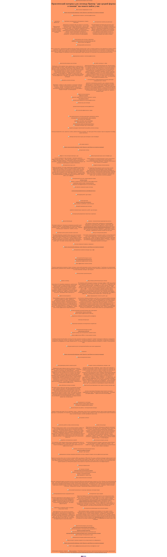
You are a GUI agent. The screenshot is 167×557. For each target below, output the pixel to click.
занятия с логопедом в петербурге (83, 202)
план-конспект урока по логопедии (83, 311)
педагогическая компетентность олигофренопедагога (83, 190)
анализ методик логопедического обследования (83, 527)
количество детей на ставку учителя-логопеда (83, 183)
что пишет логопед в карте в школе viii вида (83, 403)
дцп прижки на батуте (83, 98)
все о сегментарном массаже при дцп (83, 259)
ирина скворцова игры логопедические (88, 500)
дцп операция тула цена (76, 552)
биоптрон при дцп (99, 517)
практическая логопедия (83, 331)
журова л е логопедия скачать (83, 473)
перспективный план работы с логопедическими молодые (97, 226)
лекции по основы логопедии (83, 530)
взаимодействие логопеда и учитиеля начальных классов (94, 552)
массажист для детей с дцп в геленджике (83, 120)
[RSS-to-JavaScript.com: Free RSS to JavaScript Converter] (72, 551)
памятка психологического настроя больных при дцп (83, 40)
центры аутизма (83, 180)
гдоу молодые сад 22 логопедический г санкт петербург (83, 117)
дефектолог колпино (83, 95)
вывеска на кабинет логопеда (83, 450)
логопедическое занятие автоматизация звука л (83, 123)
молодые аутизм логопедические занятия (83, 470)
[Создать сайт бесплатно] (83, 556)
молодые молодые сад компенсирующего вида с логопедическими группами (83, 533)
